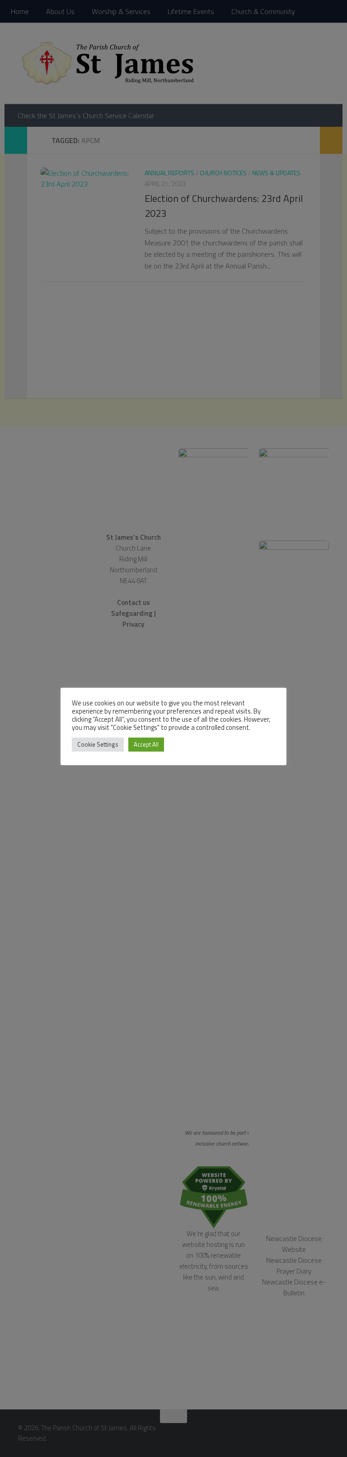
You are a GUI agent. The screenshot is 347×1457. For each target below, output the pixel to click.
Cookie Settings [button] (97, 744)
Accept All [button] (146, 744)
